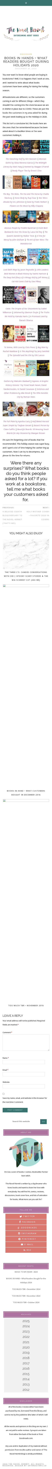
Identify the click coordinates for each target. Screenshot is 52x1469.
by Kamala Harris (20, 316)
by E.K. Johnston (17, 202)
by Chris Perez (19, 347)
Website (6, 1082)
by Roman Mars (28, 397)
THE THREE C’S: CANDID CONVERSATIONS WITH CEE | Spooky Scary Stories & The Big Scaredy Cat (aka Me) (26, 576)
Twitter (28, 1216)
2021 (26, 1342)
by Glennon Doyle (30, 312)
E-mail (28, 1244)
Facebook (28, 1222)
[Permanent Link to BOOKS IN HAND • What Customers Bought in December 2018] (26, 686)
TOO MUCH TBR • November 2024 (26, 1296)
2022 (26, 1337)
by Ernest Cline (26, 170)
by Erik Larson (38, 355)
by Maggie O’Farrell (36, 166)
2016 (26, 1368)
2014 (26, 1379)
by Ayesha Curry (16, 421)
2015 (26, 1374)
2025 (26, 1321)
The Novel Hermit (26, 33)
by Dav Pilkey (35, 281)
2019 (26, 1353)
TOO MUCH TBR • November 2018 (26, 1005)
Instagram (29, 1233)
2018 (26, 1358)
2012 (26, 1390)
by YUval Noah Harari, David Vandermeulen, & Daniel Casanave (25, 385)
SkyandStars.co (37, 1465)
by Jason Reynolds (18, 269)
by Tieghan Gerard (23, 425)
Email (5, 1070)
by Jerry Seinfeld (42, 351)
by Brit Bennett (21, 159)
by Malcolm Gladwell (17, 381)
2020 (26, 1347)
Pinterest (28, 1239)
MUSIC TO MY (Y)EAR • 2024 (26, 1272)
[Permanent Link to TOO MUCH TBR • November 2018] (26, 901)
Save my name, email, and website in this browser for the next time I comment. (25, 1100)
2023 (26, 1331)
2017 (26, 1363)
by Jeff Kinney (41, 277)
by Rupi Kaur (25, 198)
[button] (26, 3)
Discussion (26, 54)
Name (6, 1058)
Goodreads (27, 1227)
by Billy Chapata (36, 206)
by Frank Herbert (39, 202)
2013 (26, 1384)
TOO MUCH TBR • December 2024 (26, 1289)
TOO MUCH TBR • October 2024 (26, 1302)
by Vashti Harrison (38, 273)
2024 (26, 1326)
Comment (7, 1032)
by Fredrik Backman (20, 228)
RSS (28, 1250)
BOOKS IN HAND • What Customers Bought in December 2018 (26, 793)
